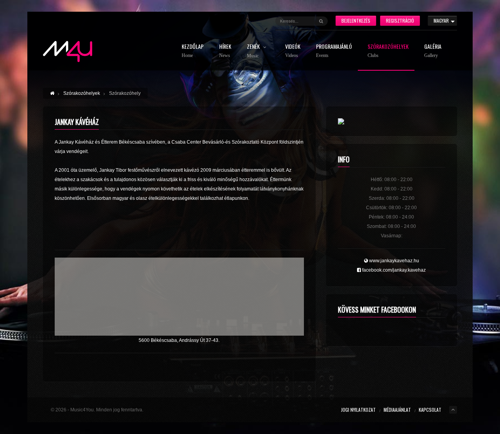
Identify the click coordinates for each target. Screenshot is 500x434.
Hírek (225, 51)
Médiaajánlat (397, 409)
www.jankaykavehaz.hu (393, 260)
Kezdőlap (193, 51)
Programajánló (334, 51)
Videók (292, 51)
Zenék (254, 51)
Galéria (432, 51)
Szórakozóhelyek (388, 51)
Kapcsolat (430, 409)
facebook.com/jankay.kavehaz (393, 270)
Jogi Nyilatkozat (358, 409)
